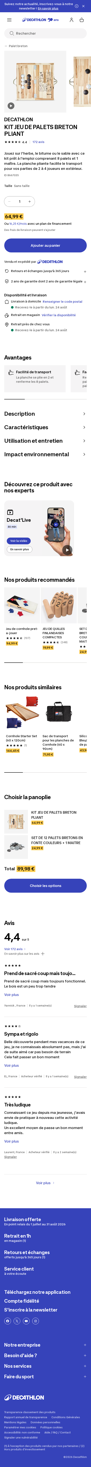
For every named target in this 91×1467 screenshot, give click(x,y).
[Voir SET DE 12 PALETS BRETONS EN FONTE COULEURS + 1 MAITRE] (16, 857)
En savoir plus (19, 549)
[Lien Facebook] (7, 1331)
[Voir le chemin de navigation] (6, 46)
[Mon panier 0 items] (82, 20)
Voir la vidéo (18, 540)
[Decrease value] (9, 201)
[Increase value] (30, 201)
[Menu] (9, 20)
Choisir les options (45, 896)
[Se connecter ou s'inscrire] (71, 20)
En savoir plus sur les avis (21, 964)
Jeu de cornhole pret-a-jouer (22, 641)
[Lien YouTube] (26, 1331)
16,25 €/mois (18, 223)
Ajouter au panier (45, 245)
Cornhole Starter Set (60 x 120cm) (22, 748)
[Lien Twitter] (17, 1331)
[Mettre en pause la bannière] (76, 6)
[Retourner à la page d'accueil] (40, 19)
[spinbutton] (19, 201)
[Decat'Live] (39, 528)
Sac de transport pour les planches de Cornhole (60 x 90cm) (58, 752)
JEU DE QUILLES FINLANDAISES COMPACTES (54, 643)
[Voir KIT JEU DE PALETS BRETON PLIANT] (16, 832)
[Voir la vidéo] (11, 105)
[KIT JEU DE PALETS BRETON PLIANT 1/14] (35, 82)
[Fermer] (83, 6)
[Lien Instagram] (35, 1331)
